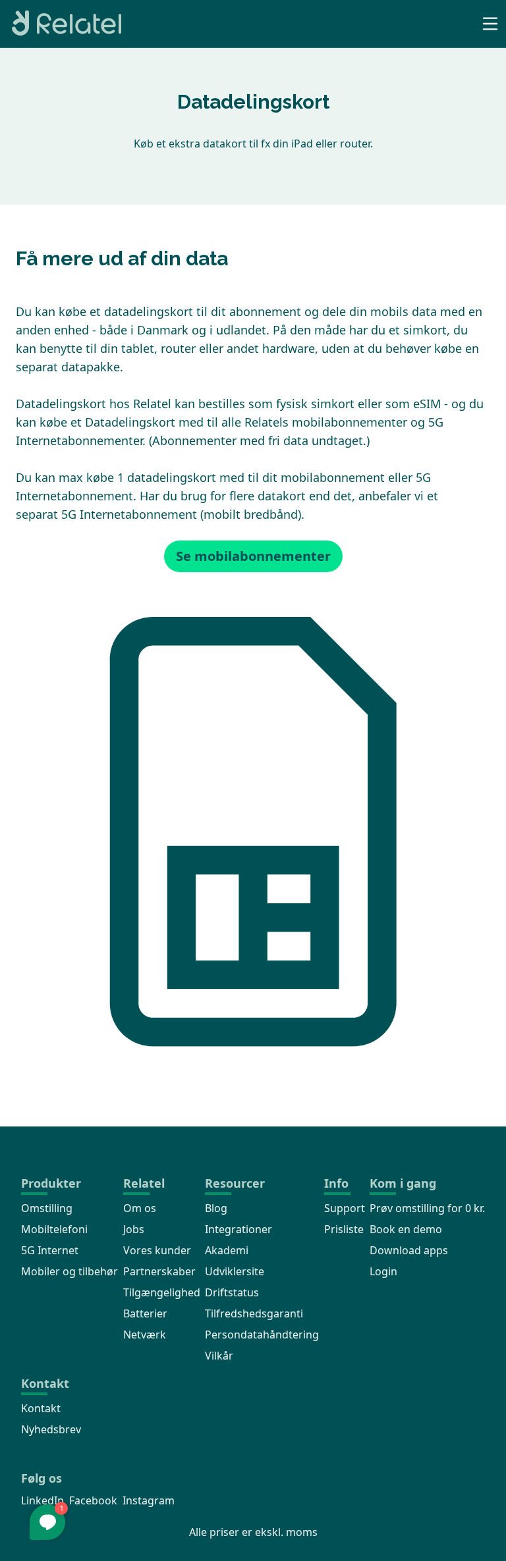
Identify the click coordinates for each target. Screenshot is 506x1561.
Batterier (145, 1313)
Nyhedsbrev (51, 1429)
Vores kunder (157, 1250)
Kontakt (41, 1408)
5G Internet (49, 1250)
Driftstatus (232, 1292)
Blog (216, 1208)
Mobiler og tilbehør (69, 1271)
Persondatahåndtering (262, 1334)
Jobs (133, 1229)
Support (344, 1208)
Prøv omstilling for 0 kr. (427, 1208)
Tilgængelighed (161, 1292)
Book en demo (406, 1229)
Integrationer (238, 1229)
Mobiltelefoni (54, 1229)
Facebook (93, 1500)
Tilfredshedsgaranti (254, 1313)
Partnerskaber (159, 1271)
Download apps (409, 1250)
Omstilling (46, 1208)
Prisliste (344, 1229)
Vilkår (219, 1355)
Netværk (144, 1334)
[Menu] (490, 23)
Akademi (226, 1250)
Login (383, 1271)
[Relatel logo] (63, 24)
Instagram (149, 1500)
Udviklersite (234, 1271)
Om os (139, 1208)
